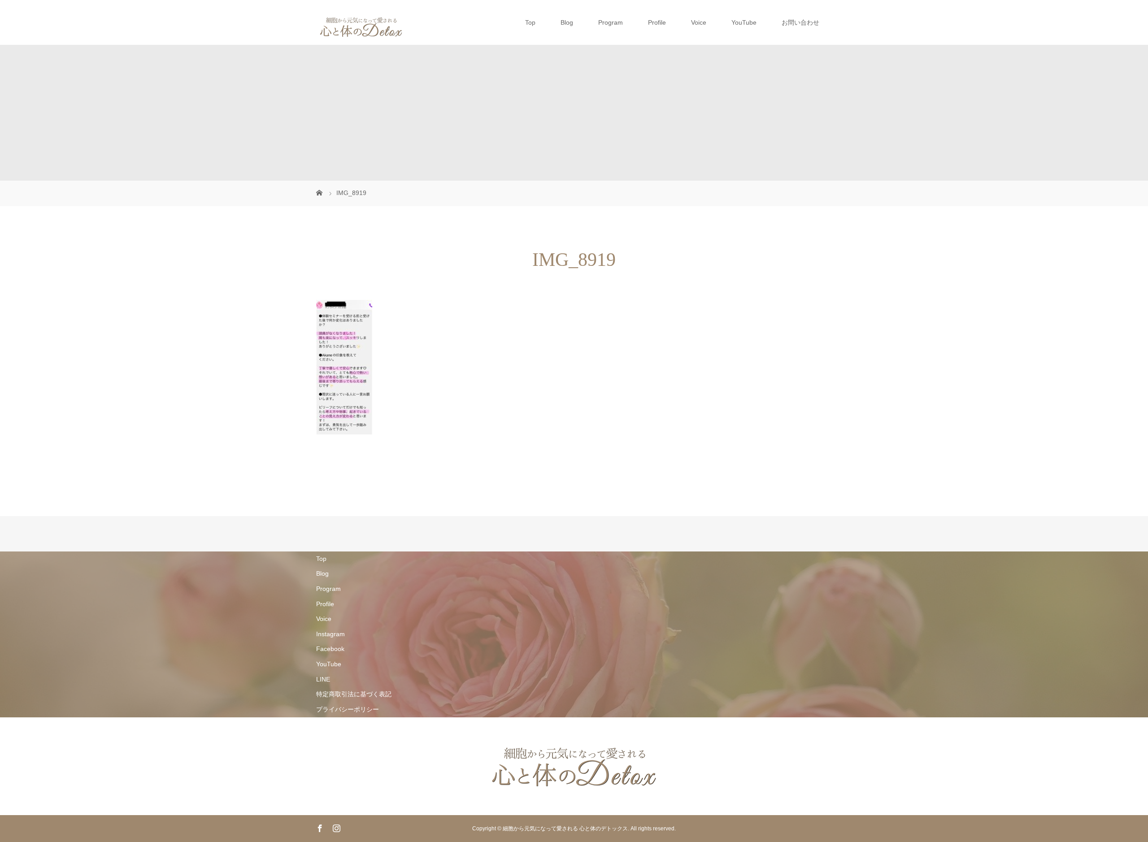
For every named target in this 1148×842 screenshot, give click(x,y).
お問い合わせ (800, 22)
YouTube (744, 22)
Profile (657, 22)
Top (530, 22)
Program (610, 22)
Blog (567, 22)
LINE (323, 679)
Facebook (330, 648)
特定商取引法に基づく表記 (353, 694)
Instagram (330, 634)
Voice (698, 22)
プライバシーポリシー (347, 709)
